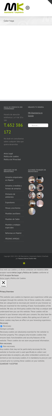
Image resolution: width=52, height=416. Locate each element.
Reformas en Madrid (13, 233)
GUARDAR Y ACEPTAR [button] (9, 364)
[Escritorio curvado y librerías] (40, 180)
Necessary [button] (4, 323)
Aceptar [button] (8, 275)
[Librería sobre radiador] (32, 196)
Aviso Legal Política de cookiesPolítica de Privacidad (12, 156)
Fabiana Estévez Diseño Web (27, 258)
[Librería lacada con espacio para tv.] (40, 195)
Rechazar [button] (15, 275)
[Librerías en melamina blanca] (32, 211)
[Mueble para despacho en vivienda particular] (40, 203)
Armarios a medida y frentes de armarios (13, 187)
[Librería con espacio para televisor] (40, 188)
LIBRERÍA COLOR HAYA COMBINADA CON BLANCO (36, 67)
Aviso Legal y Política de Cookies (25, 272)
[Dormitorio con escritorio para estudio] (32, 180)
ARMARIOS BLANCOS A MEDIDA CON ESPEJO (14, 54)
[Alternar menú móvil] (47, 4)
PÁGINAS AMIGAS (12, 238)
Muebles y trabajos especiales (12, 226)
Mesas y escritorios (12, 208)
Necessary (7, 326)
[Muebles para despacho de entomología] (32, 203)
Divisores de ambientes (10, 195)
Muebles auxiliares (12, 213)
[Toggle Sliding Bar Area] (49, 2)
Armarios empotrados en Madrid (13, 178)
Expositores (10, 202)
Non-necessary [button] (6, 343)
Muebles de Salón (12, 219)
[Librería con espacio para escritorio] (32, 188)
